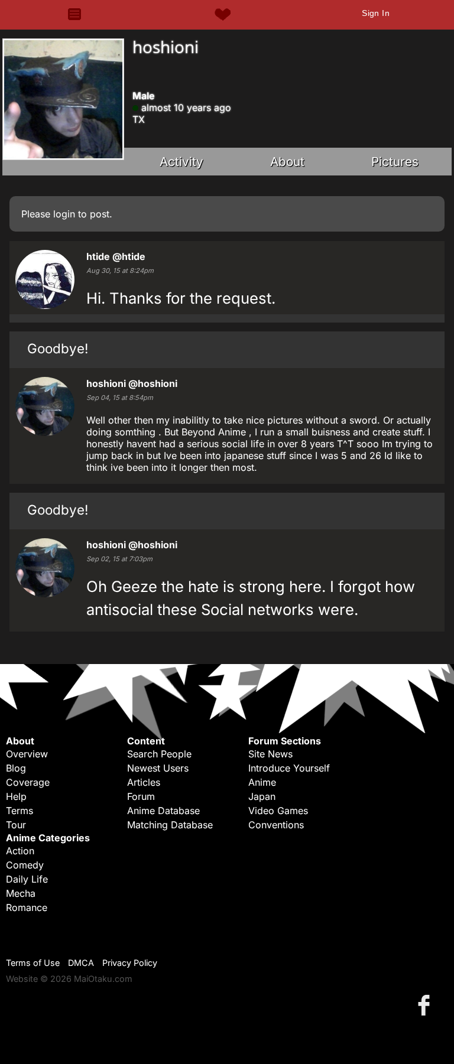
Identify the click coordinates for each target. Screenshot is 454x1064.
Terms (19, 810)
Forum (141, 796)
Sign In (376, 13)
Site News (270, 754)
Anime (262, 782)
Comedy (25, 865)
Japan (261, 796)
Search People (159, 754)
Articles (143, 782)
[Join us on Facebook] (426, 1004)
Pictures (395, 161)
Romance (26, 907)
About (287, 161)
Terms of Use (33, 963)
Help (16, 796)
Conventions (276, 825)
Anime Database (163, 810)
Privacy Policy (129, 963)
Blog (16, 768)
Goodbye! (57, 348)
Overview (27, 754)
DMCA (81, 963)
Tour (16, 825)
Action (20, 851)
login (64, 214)
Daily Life (27, 879)
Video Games (278, 810)
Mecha (20, 893)
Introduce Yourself (289, 768)
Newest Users (158, 768)
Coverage (28, 782)
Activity (181, 161)
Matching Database (170, 825)
